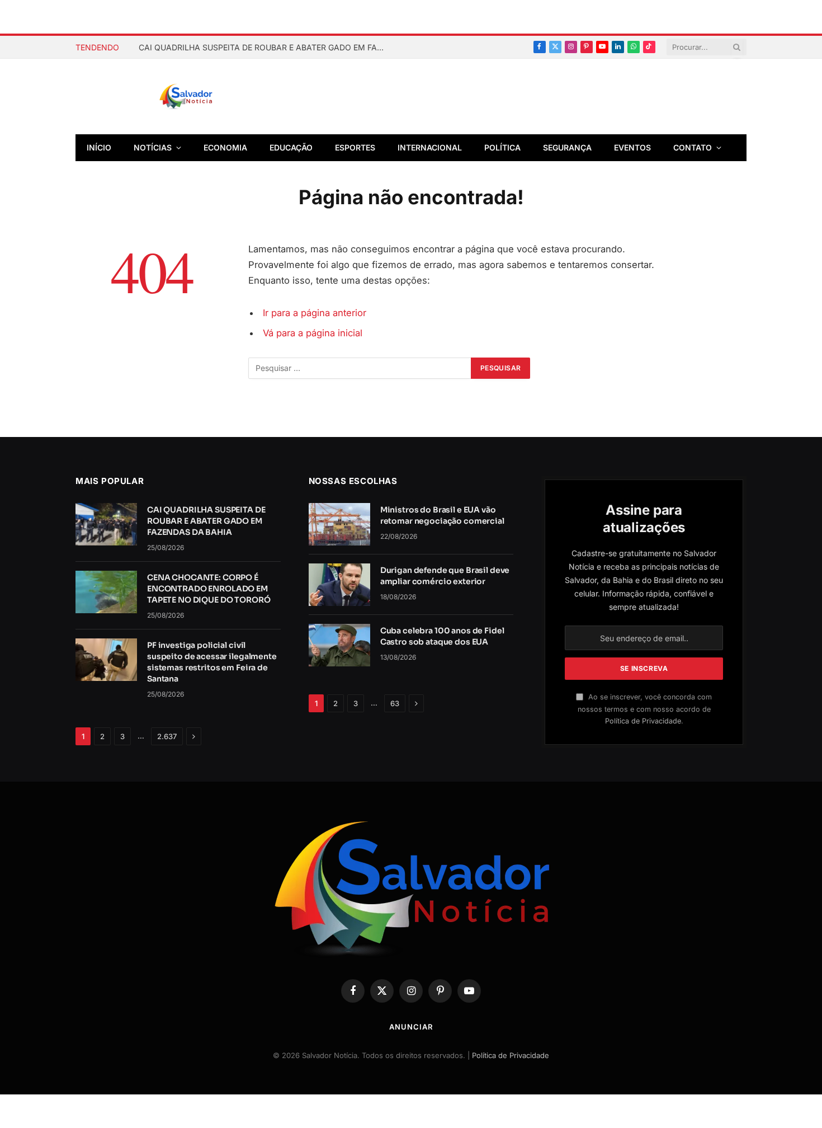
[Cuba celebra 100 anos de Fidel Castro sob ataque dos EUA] (339, 645)
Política (502, 147)
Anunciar (410, 1026)
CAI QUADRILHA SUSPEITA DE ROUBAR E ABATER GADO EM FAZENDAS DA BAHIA (264, 47)
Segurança (567, 147)
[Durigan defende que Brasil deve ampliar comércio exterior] (339, 584)
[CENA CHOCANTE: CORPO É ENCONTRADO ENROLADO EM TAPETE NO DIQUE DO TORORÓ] (106, 592)
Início (99, 147)
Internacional (430, 147)
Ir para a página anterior (314, 312)
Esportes (355, 147)
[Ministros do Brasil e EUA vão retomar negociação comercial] (339, 524)
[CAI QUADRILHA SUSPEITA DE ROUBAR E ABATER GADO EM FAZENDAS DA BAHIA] (106, 524)
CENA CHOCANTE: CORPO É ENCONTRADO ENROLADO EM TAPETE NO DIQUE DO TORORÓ (209, 588)
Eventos (632, 147)
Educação (291, 147)
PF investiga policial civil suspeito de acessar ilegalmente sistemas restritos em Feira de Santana (212, 662)
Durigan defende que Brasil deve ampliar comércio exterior (445, 575)
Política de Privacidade (643, 721)
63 (394, 703)
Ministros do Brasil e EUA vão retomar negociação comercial (442, 515)
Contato (692, 147)
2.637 (167, 736)
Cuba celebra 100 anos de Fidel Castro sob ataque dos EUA (442, 636)
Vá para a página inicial (312, 333)
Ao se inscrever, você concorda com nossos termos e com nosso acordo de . (645, 709)
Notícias (153, 147)
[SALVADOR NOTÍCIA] (213, 96)
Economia (225, 147)
